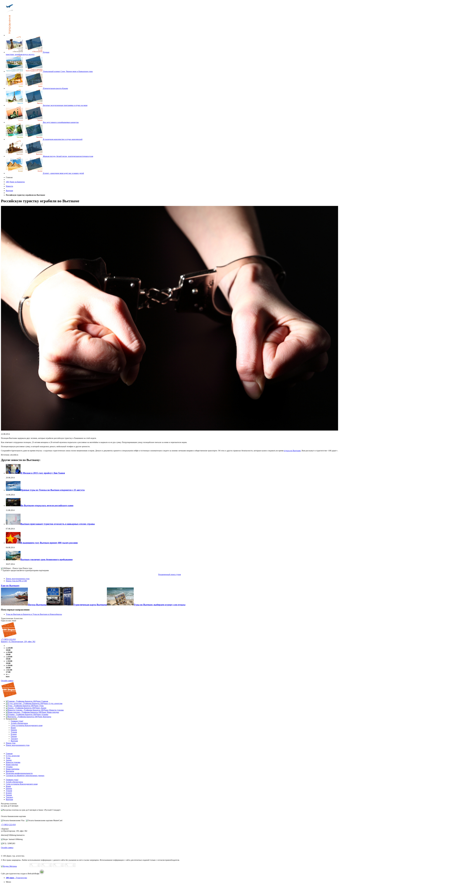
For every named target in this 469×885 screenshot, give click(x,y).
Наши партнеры (12, 769)
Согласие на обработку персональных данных (25, 775)
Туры (8, 758)
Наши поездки (12, 764)
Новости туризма (13, 762)
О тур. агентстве (13, 756)
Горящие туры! (12, 780)
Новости (9, 186)
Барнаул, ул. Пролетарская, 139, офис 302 (18, 641)
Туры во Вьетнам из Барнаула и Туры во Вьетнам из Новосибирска (34, 614)
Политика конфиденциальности (19, 773)
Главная (9, 753)
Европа (9, 788)
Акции (9, 760)
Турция (9, 791)
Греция (9, 795)
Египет (9, 793)
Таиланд (9, 797)
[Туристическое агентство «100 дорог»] (9, 637)
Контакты (10, 771)
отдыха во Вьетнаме (292, 451)
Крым (8, 786)
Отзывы (9, 767)
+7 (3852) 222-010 (8, 639)
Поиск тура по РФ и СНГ (16, 581)
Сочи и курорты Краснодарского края (21, 784)
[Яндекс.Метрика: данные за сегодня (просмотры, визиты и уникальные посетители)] (9, 866)
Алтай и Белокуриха (14, 782)
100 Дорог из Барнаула (15, 182)
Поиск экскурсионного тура (17, 579)
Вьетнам (9, 191)
